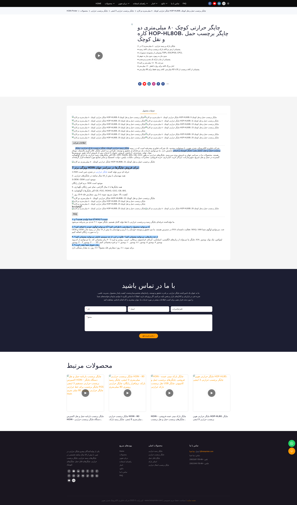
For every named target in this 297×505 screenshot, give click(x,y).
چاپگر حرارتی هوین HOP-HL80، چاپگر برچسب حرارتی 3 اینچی (210, 418)
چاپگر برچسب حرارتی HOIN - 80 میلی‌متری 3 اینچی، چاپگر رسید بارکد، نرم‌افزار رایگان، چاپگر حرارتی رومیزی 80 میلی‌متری (127, 418)
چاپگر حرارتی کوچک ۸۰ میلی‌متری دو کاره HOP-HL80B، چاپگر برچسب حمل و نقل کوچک (171, 11)
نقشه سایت (191, 500)
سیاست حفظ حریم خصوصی (174, 500)
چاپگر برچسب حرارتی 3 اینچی (122, 11)
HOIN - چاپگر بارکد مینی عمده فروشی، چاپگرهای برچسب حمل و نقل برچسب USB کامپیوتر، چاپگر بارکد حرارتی (168, 418)
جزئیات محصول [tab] (148, 111)
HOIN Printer (72, 11)
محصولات (84, 11)
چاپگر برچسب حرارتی (99, 11)
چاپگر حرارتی (101, 172)
